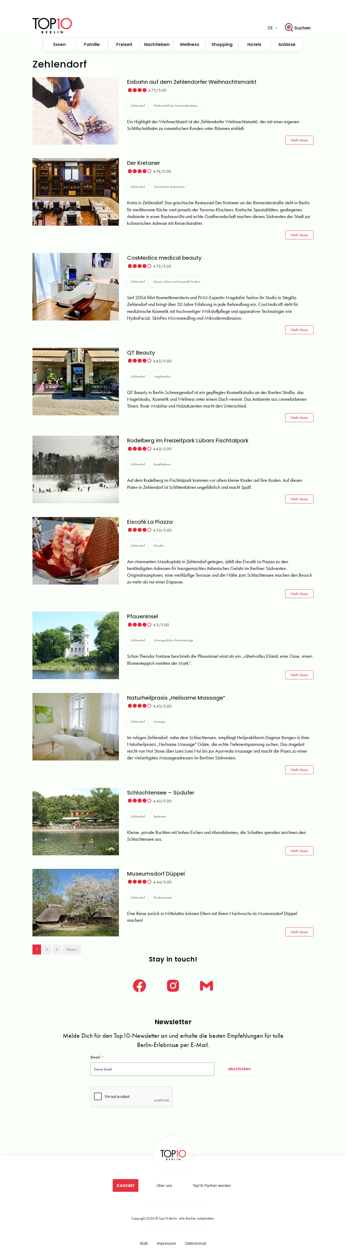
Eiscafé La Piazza (150, 522)
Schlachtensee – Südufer (160, 792)
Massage (159, 721)
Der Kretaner (143, 163)
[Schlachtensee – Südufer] (75, 821)
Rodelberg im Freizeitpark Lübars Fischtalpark (188, 440)
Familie (92, 44)
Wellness (189, 44)
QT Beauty (141, 352)
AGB (144, 1243)
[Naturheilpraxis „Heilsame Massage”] (75, 726)
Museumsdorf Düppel (156, 873)
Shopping (221, 44)
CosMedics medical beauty (164, 258)
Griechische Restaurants (169, 187)
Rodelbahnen (162, 464)
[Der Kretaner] (75, 192)
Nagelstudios (162, 376)
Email (97, 1057)
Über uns (164, 1185)
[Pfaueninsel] (75, 645)
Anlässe (286, 44)
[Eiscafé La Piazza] (75, 551)
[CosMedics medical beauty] (75, 287)
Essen (59, 44)
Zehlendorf (138, 106)
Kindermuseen (163, 897)
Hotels (254, 44)
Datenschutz (196, 1243)
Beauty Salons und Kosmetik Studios (177, 281)
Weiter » (72, 949)
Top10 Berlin (168, 1218)
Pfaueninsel (142, 616)
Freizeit (124, 44)
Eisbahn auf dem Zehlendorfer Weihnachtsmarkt (192, 82)
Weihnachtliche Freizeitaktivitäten (176, 106)
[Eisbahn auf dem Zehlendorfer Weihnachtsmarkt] (75, 111)
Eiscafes (159, 545)
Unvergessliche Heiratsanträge (173, 640)
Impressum (166, 1243)
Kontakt (126, 1185)
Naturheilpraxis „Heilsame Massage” (176, 698)
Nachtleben (156, 44)
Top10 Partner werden (212, 1185)
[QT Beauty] (75, 381)
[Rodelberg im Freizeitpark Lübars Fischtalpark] (75, 469)
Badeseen (160, 816)
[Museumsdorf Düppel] (75, 902)
